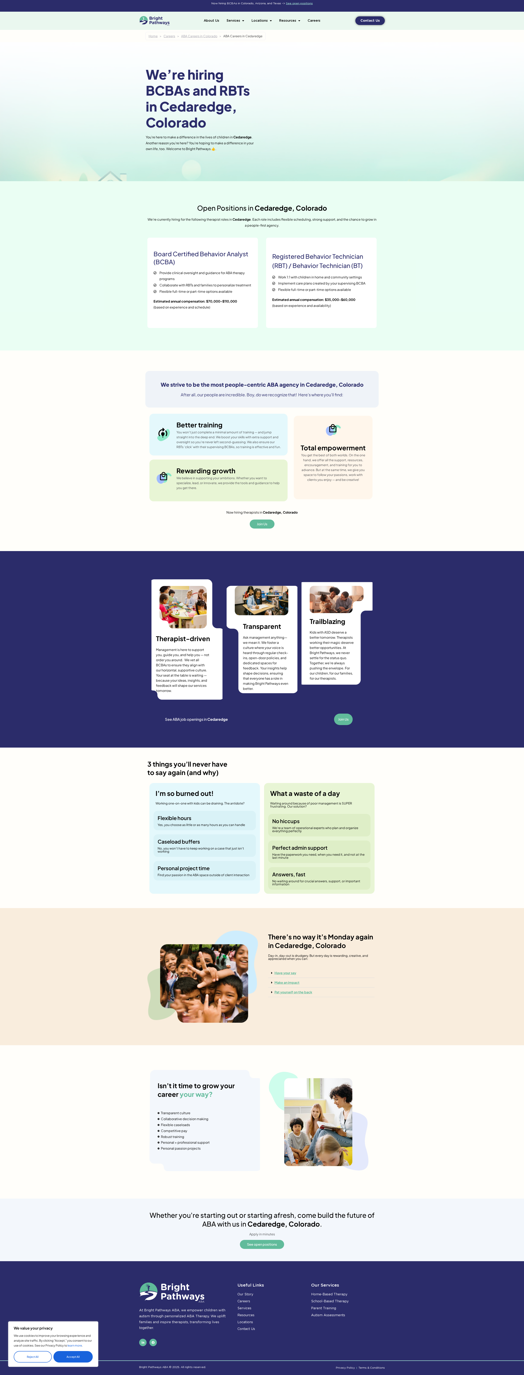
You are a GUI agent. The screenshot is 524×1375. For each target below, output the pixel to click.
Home (153, 36)
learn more (75, 1345)
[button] (321, 973)
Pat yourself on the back (293, 992)
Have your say (285, 973)
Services (233, 21)
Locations (260, 21)
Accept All (73, 1356)
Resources (287, 21)
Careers (314, 21)
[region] (53, 1344)
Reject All (32, 1356)
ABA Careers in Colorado (199, 36)
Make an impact (286, 982)
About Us (211, 21)
